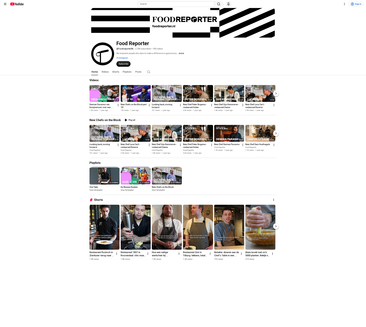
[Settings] (344, 4)
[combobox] (177, 4)
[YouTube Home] (17, 4)
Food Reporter (95, 150)
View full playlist (96, 190)
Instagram (123, 58)
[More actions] (118, 105)
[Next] (276, 93)
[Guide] (5, 4)
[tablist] (183, 71)
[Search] (218, 4)
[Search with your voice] (228, 4)
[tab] (94, 71)
